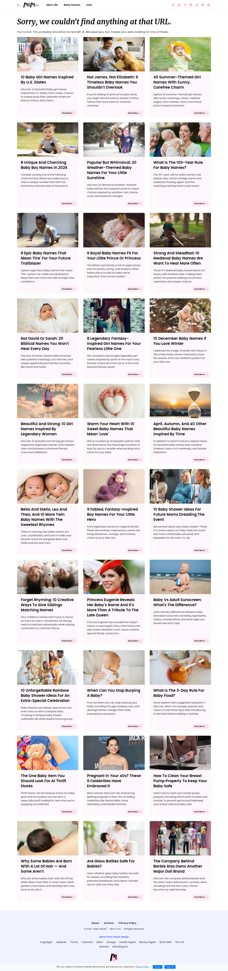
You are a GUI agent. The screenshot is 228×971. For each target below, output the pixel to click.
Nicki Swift (165, 942)
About (95, 923)
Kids (89, 5)
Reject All (170, 967)
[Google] (202, 5)
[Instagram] (179, 5)
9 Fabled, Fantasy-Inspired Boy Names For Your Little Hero (112, 515)
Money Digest (147, 942)
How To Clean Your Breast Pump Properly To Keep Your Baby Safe (180, 781)
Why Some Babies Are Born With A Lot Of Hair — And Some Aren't (46, 866)
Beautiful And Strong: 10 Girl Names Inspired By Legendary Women (47, 429)
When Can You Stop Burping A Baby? (113, 693)
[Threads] (196, 5)
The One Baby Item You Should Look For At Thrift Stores (43, 781)
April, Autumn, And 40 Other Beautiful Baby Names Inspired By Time (179, 429)
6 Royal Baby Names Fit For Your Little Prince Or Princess (114, 255)
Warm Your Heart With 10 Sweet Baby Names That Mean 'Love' (110, 429)
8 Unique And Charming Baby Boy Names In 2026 (44, 165)
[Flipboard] (191, 5)
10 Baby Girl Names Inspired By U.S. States (47, 79)
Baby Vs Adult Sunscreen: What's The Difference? (177, 602)
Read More (67, 113)
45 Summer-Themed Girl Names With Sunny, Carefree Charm (177, 82)
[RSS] (208, 5)
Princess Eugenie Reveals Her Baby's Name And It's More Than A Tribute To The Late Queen (113, 607)
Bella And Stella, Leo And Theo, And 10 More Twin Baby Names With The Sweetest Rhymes (44, 517)
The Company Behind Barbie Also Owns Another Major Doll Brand (177, 866)
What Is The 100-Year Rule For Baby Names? (178, 165)
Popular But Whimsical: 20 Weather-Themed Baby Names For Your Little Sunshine (111, 170)
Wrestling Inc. (120, 946)
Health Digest (127, 942)
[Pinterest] (185, 5)
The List (179, 942)
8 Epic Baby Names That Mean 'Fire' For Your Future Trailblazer (46, 258)
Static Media (99, 929)
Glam (99, 942)
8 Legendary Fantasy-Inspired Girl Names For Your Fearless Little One (114, 344)
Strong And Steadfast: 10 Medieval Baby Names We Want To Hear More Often (178, 258)
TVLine (74, 942)
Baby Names (72, 5)
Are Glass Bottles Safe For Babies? (111, 863)
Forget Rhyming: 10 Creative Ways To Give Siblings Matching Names (47, 605)
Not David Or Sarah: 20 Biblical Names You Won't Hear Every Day (45, 344)
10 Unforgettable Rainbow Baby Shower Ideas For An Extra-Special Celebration (45, 696)
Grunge (111, 942)
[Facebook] (173, 5)
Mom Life (52, 5)
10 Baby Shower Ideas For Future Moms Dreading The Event (179, 515)
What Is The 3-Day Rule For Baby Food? (178, 693)
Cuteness (87, 942)
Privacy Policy (128, 923)
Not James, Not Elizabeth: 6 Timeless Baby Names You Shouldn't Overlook (112, 82)
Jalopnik (61, 942)
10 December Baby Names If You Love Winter (179, 341)
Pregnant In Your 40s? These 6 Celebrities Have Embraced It (114, 781)
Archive (109, 923)
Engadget (46, 942)
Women (104, 946)
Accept (157, 967)
